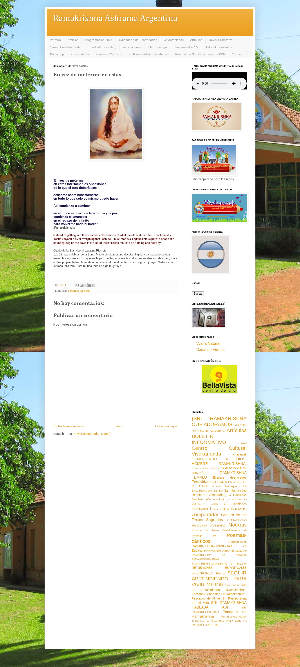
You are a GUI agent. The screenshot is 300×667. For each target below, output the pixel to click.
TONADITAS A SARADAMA (208, 621)
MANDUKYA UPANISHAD (209, 525)
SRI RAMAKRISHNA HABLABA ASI (219, 605)
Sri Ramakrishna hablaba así (148, 54)
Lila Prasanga (157, 47)
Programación (237, 541)
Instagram (232, 486)
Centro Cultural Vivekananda (219, 451)
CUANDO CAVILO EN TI (205, 468)
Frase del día (79, 54)
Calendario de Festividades (138, 40)
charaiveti (240, 454)
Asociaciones (132, 47)
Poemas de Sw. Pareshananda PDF (200, 54)
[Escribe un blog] (81, 285)
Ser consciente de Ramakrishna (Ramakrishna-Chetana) (219, 589)
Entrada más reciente (69, 426)
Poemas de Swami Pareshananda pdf (219, 530)
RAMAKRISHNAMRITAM (205, 559)
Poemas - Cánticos (109, 54)
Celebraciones (174, 40)
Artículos (196, 40)
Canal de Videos (210, 350)
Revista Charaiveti (221, 40)
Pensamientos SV (185, 47)
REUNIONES (202, 573)
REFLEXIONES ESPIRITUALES (219, 567)
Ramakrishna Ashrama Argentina (115, 18)
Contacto (238, 54)
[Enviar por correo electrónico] (77, 285)
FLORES (216, 486)
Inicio (119, 426)
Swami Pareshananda (65, 47)
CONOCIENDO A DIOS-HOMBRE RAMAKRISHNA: (219, 461)
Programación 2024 (98, 40)
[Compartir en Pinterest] (94, 285)
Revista (220, 573)
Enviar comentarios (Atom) (92, 434)
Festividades (203, 482)
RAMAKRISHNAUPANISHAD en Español (219, 563)
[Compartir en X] (85, 285)
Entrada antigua (166, 426)
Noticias (72, 40)
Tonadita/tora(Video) (234, 616)
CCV (244, 443)
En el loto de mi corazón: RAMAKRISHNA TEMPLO (219, 472)
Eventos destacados (230, 477)
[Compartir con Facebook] (89, 285)
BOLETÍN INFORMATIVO (209, 439)
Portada (55, 40)
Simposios (213, 594)
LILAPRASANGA (236, 520)
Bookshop (57, 54)
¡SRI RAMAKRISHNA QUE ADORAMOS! (219, 421)
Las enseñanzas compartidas (219, 511)
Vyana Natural (208, 343)
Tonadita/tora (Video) (101, 47)
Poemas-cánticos (79, 290)
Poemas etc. (204, 536)
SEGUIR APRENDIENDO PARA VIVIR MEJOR (219, 578)
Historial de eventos (218, 47)
